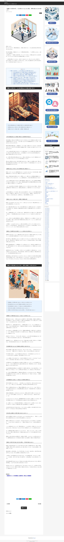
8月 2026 (47, 208)
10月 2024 (47, 227)
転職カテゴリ (24, 507)
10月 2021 (47, 251)
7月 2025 (47, 215)
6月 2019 (47, 279)
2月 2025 (47, 222)
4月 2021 (47, 257)
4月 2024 (47, 234)
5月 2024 (47, 233)
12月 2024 (47, 224)
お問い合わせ (47, 179)
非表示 (23, 69)
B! (23, 15)
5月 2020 (47, 266)
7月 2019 (47, 277)
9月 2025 (47, 213)
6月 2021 (47, 255)
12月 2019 (47, 272)
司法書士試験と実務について (50, 187)
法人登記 (46, 203)
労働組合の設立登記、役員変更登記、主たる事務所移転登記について (54, 166)
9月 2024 (47, 228)
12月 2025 (47, 209)
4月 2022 (47, 247)
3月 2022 (47, 248)
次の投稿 (8, 503)
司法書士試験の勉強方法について (50, 188)
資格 (46, 189)
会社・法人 (47, 186)
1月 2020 (47, 271)
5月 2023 (47, 243)
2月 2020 (47, 270)
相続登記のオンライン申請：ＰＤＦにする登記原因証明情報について (54, 152)
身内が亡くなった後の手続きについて (51, 191)
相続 (46, 193)
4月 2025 (47, 219)
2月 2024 (47, 237)
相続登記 (46, 196)
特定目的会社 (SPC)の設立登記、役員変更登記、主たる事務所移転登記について (54, 171)
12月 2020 (47, 262)
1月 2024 (47, 238)
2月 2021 (47, 260)
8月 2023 (47, 241)
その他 (46, 182)
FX (45, 178)
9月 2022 (47, 246)
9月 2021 (47, 252)
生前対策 (46, 192)
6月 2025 (47, 217)
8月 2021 (47, 253)
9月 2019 (47, 275)
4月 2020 (47, 267)
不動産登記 (47, 201)
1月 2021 (47, 261)
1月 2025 (47, 223)
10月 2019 (47, 274)
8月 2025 (47, 214)
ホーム (5, 0)
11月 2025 (47, 210)
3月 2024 (47, 236)
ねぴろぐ (6, 2)
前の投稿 (39, 503)
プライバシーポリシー (49, 184)
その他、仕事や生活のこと (49, 183)
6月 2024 (47, 232)
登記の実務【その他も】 (49, 198)
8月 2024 (47, 229)
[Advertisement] (24, 488)
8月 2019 (47, 276)
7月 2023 (47, 242)
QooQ (34, 541)
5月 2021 (47, 256)
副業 (46, 202)
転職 (40, 13)
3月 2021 (47, 258)
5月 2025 (47, 218)
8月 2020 (47, 265)
